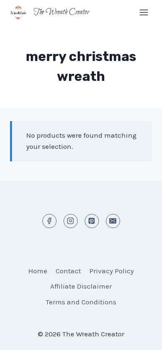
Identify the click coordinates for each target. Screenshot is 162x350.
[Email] (113, 221)
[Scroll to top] (141, 337)
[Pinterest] (92, 221)
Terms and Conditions (81, 302)
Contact (68, 271)
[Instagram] (71, 221)
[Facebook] (49, 221)
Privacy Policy (111, 271)
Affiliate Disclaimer (81, 286)
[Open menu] (143, 12)
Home (37, 271)
